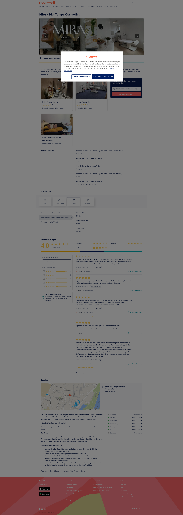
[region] (92, 66)
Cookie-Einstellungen (81, 76)
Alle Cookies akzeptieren (103, 76)
